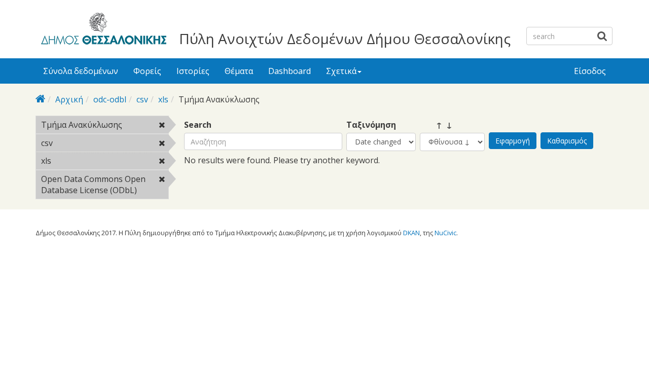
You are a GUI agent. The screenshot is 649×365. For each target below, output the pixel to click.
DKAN (411, 232)
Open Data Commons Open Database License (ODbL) (104, 186)
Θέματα (239, 71)
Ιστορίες (192, 71)
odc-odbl (109, 99)
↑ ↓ (436, 125)
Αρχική (69, 99)
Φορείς (147, 71)
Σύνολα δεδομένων (80, 71)
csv (142, 99)
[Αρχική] (102, 30)
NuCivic (445, 232)
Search (197, 125)
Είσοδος (590, 71)
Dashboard (289, 71)
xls (163, 99)
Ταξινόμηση (371, 125)
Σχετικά (341, 71)
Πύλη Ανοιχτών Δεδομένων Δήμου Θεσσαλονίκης (345, 38)
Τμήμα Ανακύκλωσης (104, 126)
